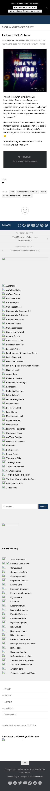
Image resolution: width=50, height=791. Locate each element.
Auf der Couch (13, 294)
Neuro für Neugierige (15, 429)
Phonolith (10, 445)
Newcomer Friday (18, 631)
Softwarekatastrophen (21, 656)
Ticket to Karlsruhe (15, 466)
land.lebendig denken (15, 399)
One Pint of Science (15, 441)
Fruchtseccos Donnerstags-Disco (21, 353)
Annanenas (11, 286)
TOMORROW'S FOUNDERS (18, 475)
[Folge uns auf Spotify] (41, 225)
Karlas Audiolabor (14, 378)
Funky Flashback (13, 357)
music (43, 192)
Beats (12, 192)
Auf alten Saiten (13, 290)
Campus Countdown (19, 563)
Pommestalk (12, 450)
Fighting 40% (16, 597)
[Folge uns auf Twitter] (28, 225)
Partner (8, 695)
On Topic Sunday (14, 437)
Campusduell (16, 568)
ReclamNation (12, 454)
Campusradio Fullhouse (17, 315)
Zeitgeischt (11, 487)
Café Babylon (12, 302)
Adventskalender (18, 559)
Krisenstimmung (17, 606)
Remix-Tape (15, 648)
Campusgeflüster (14, 307)
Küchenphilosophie (19, 610)
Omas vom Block (14, 433)
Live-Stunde (11, 412)
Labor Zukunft (12, 395)
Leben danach (12, 403)
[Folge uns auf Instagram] (19, 225)
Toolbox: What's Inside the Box (20, 479)
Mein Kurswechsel (14, 416)
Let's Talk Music (13, 408)
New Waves (15, 627)
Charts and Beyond (15, 332)
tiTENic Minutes (13, 471)
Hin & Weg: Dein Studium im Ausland (22, 366)
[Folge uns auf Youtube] (33, 225)
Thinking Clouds (13, 462)
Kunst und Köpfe (18, 618)
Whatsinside (27, 196)
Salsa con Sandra (18, 652)
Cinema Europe (13, 336)
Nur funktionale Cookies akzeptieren (25, 11)
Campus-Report (13, 323)
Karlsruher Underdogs (16, 382)
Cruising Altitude (18, 576)
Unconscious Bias (14, 483)
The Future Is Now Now (21, 664)
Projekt (8, 689)
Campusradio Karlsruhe (17, 41)
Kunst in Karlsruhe (18, 614)
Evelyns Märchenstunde (21, 593)
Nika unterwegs (17, 635)
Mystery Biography (18, 622)
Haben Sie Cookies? (15, 361)
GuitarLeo (14, 601)
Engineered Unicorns (19, 580)
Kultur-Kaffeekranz (15, 391)
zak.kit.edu (9, 708)
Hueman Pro (38, 777)
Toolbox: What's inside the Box (18, 27)
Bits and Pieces (13, 298)
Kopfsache (11, 387)
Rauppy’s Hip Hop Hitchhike (22, 643)
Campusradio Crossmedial (18, 311)
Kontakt (8, 702)
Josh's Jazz (11, 374)
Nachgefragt (12, 424)
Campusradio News (15, 319)
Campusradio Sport (19, 572)
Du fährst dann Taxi (15, 344)
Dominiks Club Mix (14, 340)
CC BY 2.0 (31, 725)
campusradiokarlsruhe (25, 192)
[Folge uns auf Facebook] (24, 225)
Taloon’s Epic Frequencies (22, 660)
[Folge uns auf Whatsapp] (37, 225)
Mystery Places (13, 420)
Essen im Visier (13, 349)
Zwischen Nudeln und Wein (22, 673)
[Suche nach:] (20, 506)
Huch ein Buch (12, 370)
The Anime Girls (13, 458)
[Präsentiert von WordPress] (18, 777)
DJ (37, 192)
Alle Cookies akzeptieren (25, 7)
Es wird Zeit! (16, 585)
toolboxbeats (15, 196)
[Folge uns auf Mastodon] (46, 225)
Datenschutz (10, 714)
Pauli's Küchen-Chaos (20, 639)
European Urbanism (19, 589)
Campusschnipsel (14, 328)
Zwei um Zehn (16, 669)
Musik (5, 196)
